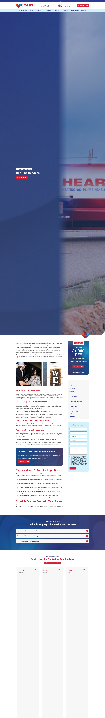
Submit (72, 468)
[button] (52, 531)
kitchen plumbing (19, 398)
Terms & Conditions (82, 464)
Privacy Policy (76, 464)
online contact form (29, 356)
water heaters (55, 342)
